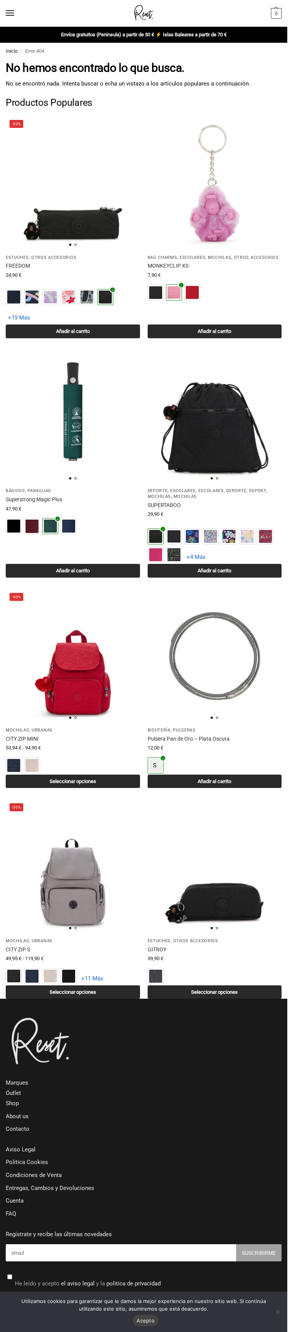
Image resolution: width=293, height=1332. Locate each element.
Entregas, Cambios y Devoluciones (50, 1188)
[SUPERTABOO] (215, 417)
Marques (17, 1083)
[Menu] (17, 13)
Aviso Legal (20, 1149)
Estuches (17, 257)
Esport (257, 490)
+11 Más (92, 978)
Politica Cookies (27, 1162)
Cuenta (15, 1201)
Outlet (13, 1093)
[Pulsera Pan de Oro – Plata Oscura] (215, 656)
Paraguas (39, 490)
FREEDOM (18, 266)
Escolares (192, 257)
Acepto (146, 1320)
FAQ (11, 1214)
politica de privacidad (133, 1283)
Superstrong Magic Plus (34, 499)
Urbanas (42, 730)
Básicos (15, 490)
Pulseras (184, 730)
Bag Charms (162, 257)
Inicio (12, 51)
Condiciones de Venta (34, 1175)
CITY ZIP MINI (22, 739)
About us (17, 1116)
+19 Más (19, 317)
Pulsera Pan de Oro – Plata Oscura (189, 739)
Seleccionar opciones (73, 781)
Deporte (158, 490)
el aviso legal (78, 1283)
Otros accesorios (53, 257)
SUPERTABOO (164, 505)
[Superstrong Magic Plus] (73, 417)
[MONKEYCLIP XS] (215, 183)
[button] (275, 13)
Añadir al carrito (73, 331)
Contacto (17, 1129)
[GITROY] (215, 866)
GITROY (157, 949)
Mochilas (220, 257)
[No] (278, 1312)
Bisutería (159, 730)
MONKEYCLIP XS (168, 266)
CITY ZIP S (18, 949)
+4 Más (196, 557)
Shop (12, 1103)
